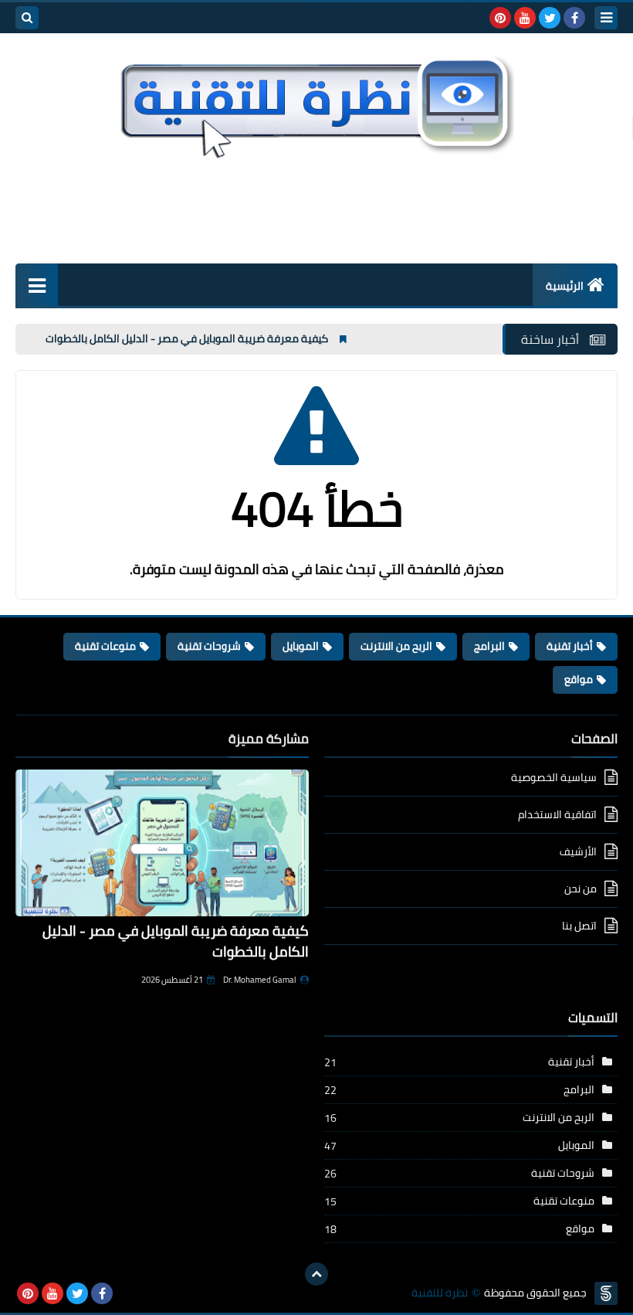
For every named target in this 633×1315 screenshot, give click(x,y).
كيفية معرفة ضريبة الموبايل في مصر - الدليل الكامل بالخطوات (213, 338)
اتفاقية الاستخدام (557, 814)
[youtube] (525, 18)
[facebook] (574, 18)
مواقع (578, 679)
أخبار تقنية (570, 646)
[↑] (316, 1274)
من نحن (580, 888)
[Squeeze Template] (606, 1293)
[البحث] (27, 17)
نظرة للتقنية (439, 1293)
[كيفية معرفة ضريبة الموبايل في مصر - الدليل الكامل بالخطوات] (162, 843)
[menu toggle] (606, 17)
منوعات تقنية (105, 646)
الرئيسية (565, 286)
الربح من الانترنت (396, 646)
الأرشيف (578, 851)
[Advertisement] (316, 208)
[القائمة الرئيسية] (36, 284)
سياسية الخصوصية (554, 778)
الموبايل (301, 646)
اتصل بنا (579, 926)
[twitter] (549, 18)
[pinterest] (500, 18)
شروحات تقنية (209, 646)
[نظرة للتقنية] (316, 103)
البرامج (489, 646)
